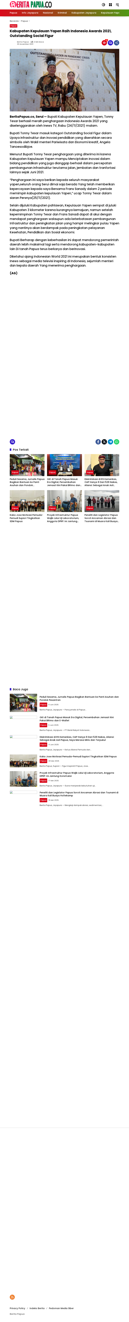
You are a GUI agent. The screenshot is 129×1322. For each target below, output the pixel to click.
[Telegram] (110, 441)
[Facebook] (98, 441)
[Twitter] (104, 441)
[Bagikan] (116, 42)
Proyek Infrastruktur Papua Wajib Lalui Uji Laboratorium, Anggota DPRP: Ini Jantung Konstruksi (63, 518)
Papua (14, 26)
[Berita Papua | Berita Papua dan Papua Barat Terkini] (31, 4)
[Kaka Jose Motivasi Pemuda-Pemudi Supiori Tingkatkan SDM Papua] (27, 501)
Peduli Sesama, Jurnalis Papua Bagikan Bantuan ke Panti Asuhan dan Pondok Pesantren (27, 482)
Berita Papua (23, 42)
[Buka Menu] (110, 5)
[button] (103, 5)
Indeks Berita (37, 1308)
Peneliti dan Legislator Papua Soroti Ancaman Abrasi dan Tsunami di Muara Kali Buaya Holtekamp (101, 518)
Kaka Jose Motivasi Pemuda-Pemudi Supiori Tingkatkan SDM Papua (26, 518)
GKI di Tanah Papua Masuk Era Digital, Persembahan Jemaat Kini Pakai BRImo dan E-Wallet (63, 482)
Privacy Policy (17, 1308)
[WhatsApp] (116, 441)
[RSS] (12, 1297)
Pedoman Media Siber (61, 1308)
